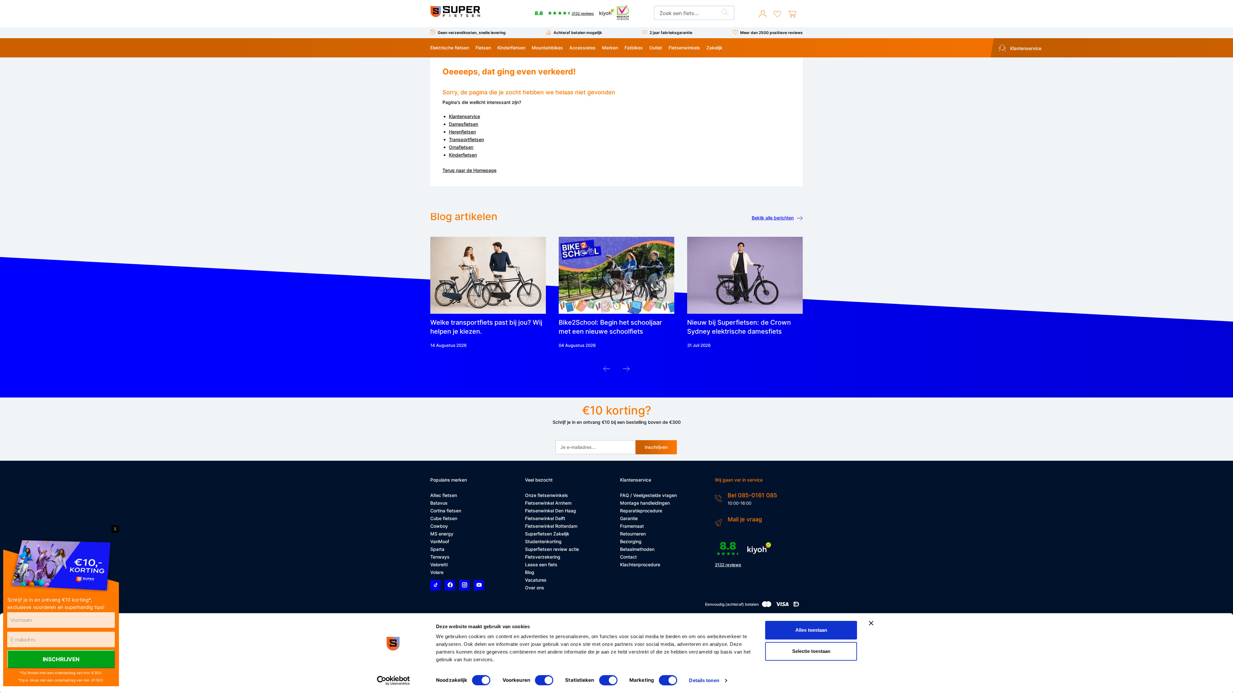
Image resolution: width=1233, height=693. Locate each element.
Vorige (606, 370)
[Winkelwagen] (792, 14)
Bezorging (631, 541)
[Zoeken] (725, 13)
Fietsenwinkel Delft (545, 518)
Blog (529, 572)
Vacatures (536, 580)
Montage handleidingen (645, 503)
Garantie (629, 518)
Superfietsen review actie (552, 549)
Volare (436, 572)
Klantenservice (1025, 48)
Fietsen (483, 47)
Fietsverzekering (542, 557)
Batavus (439, 503)
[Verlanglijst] (777, 14)
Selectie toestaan (811, 651)
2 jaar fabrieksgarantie (671, 32)
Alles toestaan (811, 630)
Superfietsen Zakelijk (547, 533)
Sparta (437, 549)
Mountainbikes (547, 47)
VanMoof (439, 541)
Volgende (626, 370)
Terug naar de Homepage (469, 170)
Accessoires (582, 47)
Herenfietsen (462, 131)
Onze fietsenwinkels (546, 495)
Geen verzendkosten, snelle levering (472, 32)
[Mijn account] (762, 14)
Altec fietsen (443, 495)
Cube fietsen (443, 518)
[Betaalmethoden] (766, 605)
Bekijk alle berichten (773, 217)
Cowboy (439, 526)
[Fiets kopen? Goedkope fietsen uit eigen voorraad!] (455, 15)
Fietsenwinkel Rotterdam (551, 526)
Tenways (440, 557)
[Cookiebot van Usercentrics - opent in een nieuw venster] (393, 680)
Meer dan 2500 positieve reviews (771, 32)
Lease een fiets (541, 564)
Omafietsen (461, 147)
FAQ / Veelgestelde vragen (648, 495)
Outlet (655, 47)
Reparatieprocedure (641, 510)
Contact (628, 557)
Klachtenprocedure (640, 564)
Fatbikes (634, 47)
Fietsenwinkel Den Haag (550, 510)
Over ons (534, 587)
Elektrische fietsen (449, 47)
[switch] (544, 680)
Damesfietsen (463, 124)
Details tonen (704, 680)
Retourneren (633, 533)
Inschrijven (656, 447)
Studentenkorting (543, 541)
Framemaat (632, 526)
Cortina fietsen (445, 510)
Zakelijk (714, 47)
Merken (610, 47)
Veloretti (439, 564)
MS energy (441, 533)
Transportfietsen (466, 139)
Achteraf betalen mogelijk (578, 32)
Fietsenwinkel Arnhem (548, 503)
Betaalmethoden (637, 549)
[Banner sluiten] (871, 623)
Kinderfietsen (511, 47)
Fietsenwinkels (684, 47)
